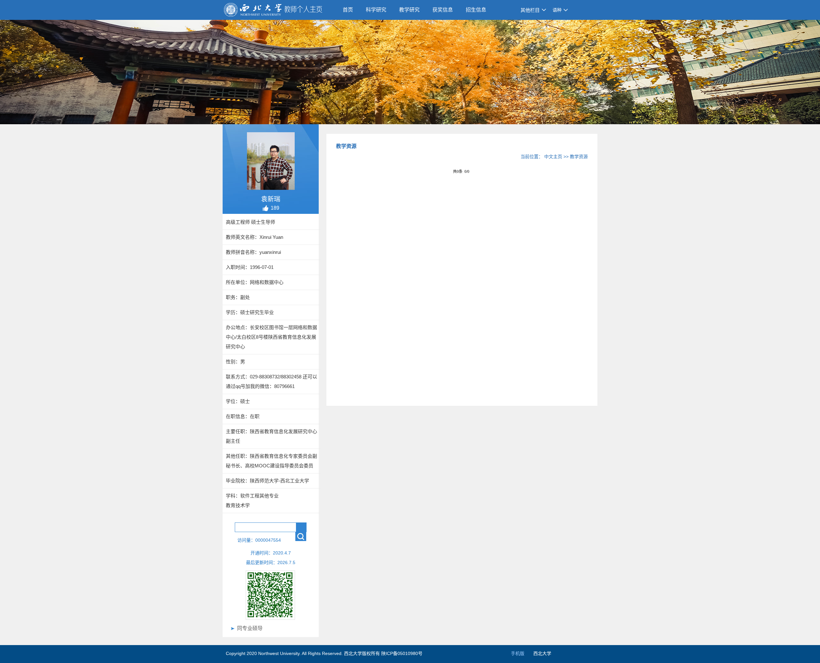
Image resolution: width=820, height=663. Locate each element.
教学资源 (579, 156)
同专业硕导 (250, 628)
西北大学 (542, 653)
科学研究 (376, 9)
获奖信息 (442, 9)
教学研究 (409, 9)
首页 (348, 9)
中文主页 (553, 156)
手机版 (517, 653)
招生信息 (476, 9)
